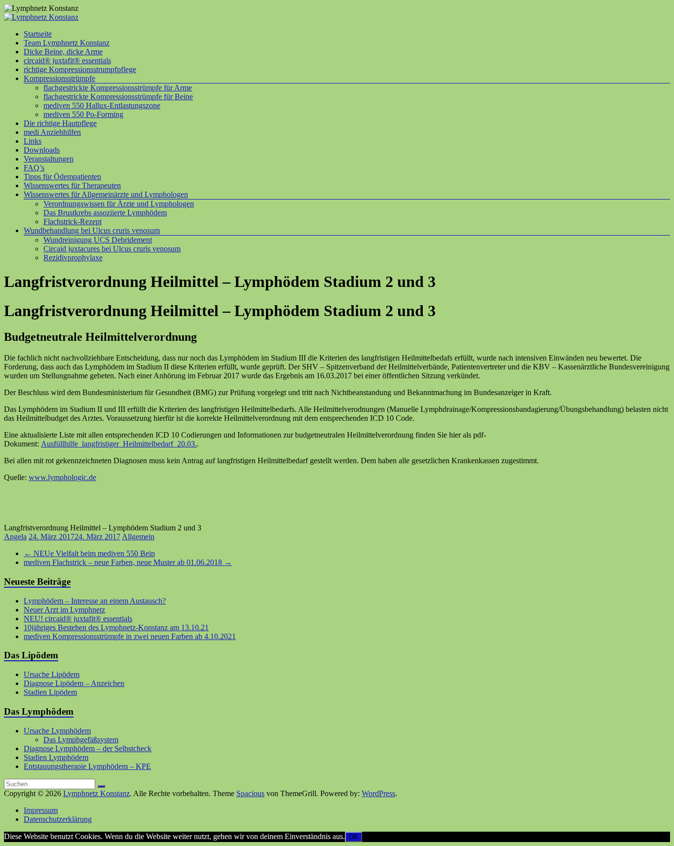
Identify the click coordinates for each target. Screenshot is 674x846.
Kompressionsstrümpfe (59, 78)
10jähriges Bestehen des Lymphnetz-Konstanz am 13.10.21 (116, 627)
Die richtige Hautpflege (60, 123)
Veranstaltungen (49, 159)
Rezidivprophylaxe (73, 257)
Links (32, 141)
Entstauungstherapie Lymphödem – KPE (87, 766)
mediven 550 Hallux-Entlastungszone (101, 105)
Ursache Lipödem (51, 674)
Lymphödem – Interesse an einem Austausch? (95, 601)
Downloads (42, 150)
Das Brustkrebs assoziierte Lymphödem (105, 212)
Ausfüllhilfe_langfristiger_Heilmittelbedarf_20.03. (119, 444)
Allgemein (138, 536)
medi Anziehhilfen (52, 132)
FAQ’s (34, 167)
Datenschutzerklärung (58, 819)
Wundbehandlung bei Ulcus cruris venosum (92, 230)
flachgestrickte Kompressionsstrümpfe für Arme (117, 87)
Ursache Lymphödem (57, 730)
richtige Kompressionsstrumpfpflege (80, 69)
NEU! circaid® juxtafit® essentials (78, 618)
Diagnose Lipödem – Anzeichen (74, 683)
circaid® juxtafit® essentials (67, 60)
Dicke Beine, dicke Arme (63, 51)
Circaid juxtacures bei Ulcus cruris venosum (112, 248)
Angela (15, 536)
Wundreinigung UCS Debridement (97, 240)
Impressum (41, 810)
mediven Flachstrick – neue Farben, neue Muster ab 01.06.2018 (128, 562)
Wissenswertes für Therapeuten (72, 185)
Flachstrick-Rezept (72, 221)
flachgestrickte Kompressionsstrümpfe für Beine (118, 96)
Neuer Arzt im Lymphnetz (64, 609)
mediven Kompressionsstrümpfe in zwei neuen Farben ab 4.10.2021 (130, 636)
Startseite (38, 34)
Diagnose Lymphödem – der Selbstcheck (87, 748)
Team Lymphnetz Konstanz (67, 43)
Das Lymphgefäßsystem (80, 739)
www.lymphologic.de (62, 477)
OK (353, 837)
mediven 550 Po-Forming (83, 114)
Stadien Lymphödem (56, 757)
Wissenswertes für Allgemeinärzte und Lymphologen (106, 194)
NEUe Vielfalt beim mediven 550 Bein (89, 553)
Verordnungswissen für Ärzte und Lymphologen (118, 204)
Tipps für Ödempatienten (62, 176)
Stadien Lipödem (50, 692)
